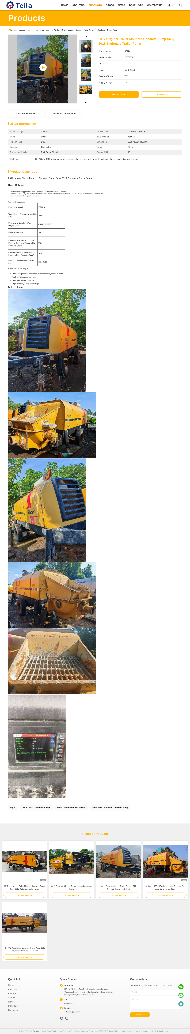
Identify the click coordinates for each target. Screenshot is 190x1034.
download (136, 5)
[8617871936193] (181, 995)
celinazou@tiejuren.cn (73, 1012)
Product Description (64, 113)
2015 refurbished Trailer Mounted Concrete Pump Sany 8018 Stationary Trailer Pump (24, 887)
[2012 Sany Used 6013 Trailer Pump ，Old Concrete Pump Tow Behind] (118, 861)
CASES (11, 998)
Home (64, 5)
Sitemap (36, 1031)
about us (78, 5)
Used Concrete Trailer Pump (37, 30)
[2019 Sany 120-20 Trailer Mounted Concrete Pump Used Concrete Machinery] (165, 861)
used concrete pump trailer (71, 808)
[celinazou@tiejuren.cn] (181, 1004)
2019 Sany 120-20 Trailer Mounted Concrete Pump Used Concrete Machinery (166, 887)
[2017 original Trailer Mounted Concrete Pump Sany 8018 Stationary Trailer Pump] (42, 69)
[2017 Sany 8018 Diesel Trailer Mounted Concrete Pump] (71, 861)
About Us (12, 989)
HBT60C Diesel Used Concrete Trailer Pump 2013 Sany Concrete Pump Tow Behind (24, 949)
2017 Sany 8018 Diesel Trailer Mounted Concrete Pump (71, 887)
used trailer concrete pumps (36, 808)
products (95, 5)
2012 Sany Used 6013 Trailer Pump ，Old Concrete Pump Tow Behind (118, 887)
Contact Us (13, 1010)
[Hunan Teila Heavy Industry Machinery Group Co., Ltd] (19, 5)
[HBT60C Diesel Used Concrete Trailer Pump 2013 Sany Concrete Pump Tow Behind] (24, 923)
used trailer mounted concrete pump (110, 808)
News (10, 1002)
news (121, 5)
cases (110, 5)
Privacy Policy (25, 1031)
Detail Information (26, 113)
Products (21, 30)
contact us (154, 5)
